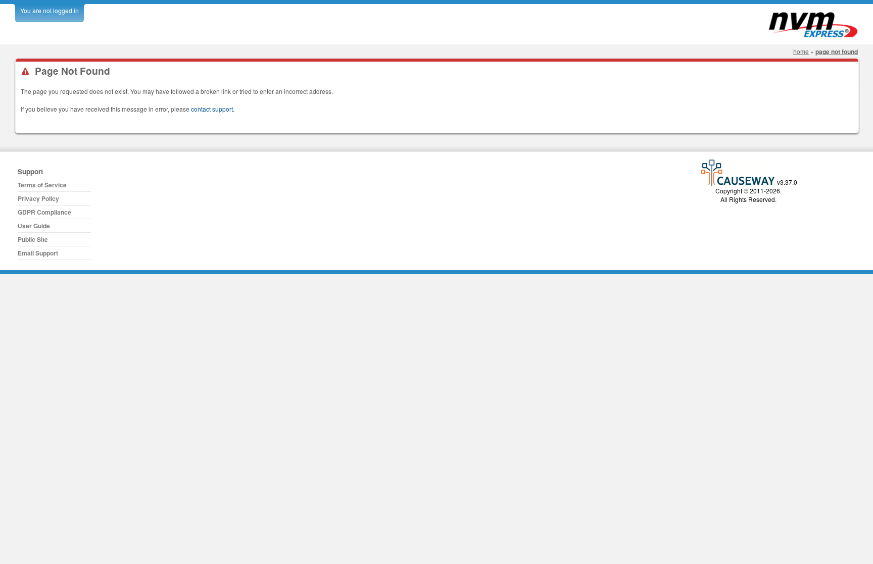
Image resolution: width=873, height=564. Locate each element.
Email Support (38, 253)
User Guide (34, 225)
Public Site (33, 239)
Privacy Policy (38, 198)
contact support (212, 109)
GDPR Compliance (44, 212)
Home (801, 51)
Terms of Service (42, 184)
